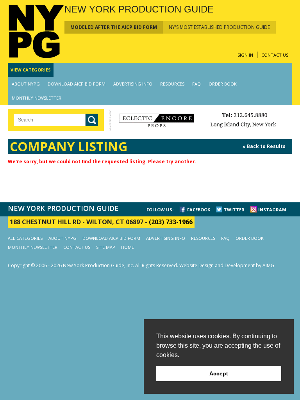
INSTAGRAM (272, 209)
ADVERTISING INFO (132, 84)
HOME (127, 247)
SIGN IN (245, 55)
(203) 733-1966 (171, 222)
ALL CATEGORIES (25, 238)
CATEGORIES (31, 70)
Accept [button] (218, 373)
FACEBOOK (198, 209)
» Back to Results (264, 146)
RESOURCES (172, 84)
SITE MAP (105, 247)
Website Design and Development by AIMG (226, 265)
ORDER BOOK (223, 84)
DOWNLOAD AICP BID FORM (76, 84)
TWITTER (234, 209)
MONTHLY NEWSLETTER (36, 98)
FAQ (196, 84)
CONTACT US (274, 55)
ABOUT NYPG (26, 84)
